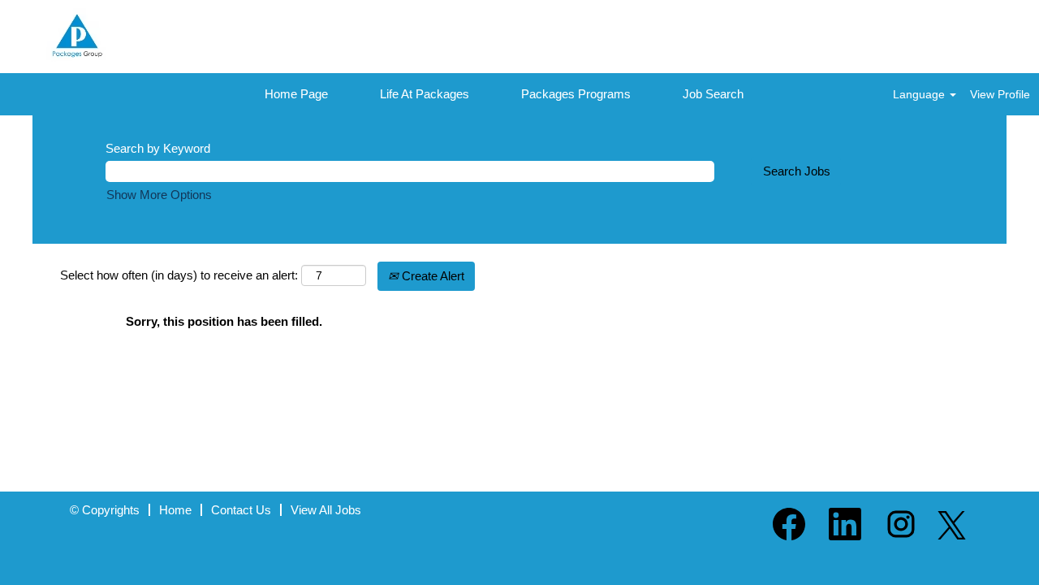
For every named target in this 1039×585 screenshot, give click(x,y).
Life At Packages (424, 94)
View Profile (1000, 94)
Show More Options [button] (159, 195)
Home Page (296, 94)
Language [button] (920, 94)
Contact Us (241, 510)
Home (175, 510)
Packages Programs (576, 94)
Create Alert (431, 276)
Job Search (713, 94)
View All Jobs (326, 510)
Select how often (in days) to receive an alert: (179, 275)
